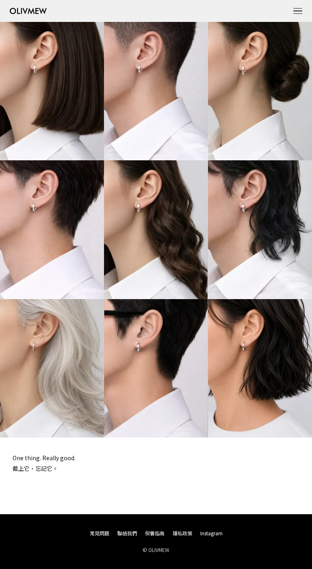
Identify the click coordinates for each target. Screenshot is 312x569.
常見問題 (99, 533)
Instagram (211, 533)
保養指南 (155, 533)
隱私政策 (182, 533)
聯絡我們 (127, 533)
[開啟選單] (297, 10)
